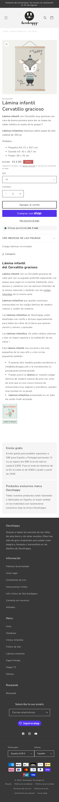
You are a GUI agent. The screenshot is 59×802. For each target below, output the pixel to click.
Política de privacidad (45, 784)
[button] (6, 17)
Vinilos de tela (13, 646)
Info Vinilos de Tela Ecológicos (22, 593)
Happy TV (11, 667)
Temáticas (11, 633)
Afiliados (10, 607)
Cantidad (6, 186)
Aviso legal (12, 573)
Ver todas (32, 31)
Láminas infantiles (18, 31)
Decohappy (27, 780)
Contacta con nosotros (17, 600)
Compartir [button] (10, 254)
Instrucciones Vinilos (17, 586)
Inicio (8, 626)
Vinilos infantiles (14, 640)
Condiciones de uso (16, 580)
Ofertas (10, 674)
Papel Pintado (13, 660)
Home (5, 31)
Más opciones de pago (29, 220)
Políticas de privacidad (17, 566)
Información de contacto (25, 793)
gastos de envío (29, 166)
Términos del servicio (22, 789)
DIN (4, 173)
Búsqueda (11, 693)
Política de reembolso (23, 784)
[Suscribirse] (46, 712)
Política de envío (41, 789)
